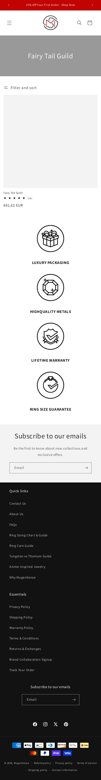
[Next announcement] (92, 5)
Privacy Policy (19, 607)
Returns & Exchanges (25, 649)
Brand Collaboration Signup (30, 659)
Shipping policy (38, 770)
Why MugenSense (22, 577)
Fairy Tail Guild (13, 192)
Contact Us (17, 503)
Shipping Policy (21, 617)
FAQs (13, 525)
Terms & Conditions (24, 638)
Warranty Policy (21, 628)
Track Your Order (22, 670)
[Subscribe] (86, 467)
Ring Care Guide (21, 546)
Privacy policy (64, 763)
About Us (16, 514)
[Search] (79, 23)
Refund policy (42, 763)
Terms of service (87, 763)
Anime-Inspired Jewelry (27, 567)
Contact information (64, 770)
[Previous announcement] (9, 5)
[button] (9, 23)
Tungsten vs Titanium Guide (30, 556)
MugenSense (21, 763)
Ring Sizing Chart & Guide (28, 535)
